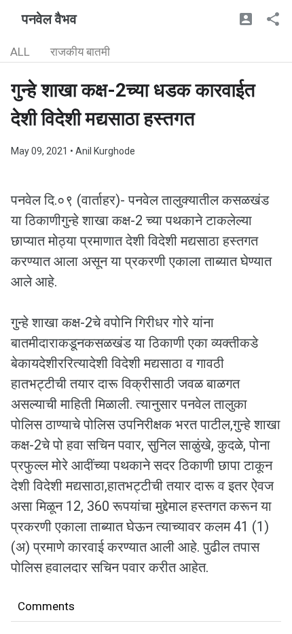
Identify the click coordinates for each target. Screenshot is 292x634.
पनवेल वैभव (49, 19)
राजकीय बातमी (80, 52)
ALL (20, 52)
